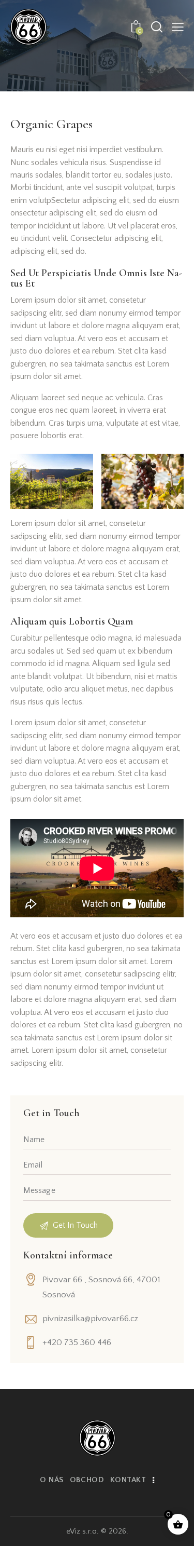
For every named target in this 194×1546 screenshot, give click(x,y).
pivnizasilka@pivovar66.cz (90, 1318)
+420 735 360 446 (76, 1342)
